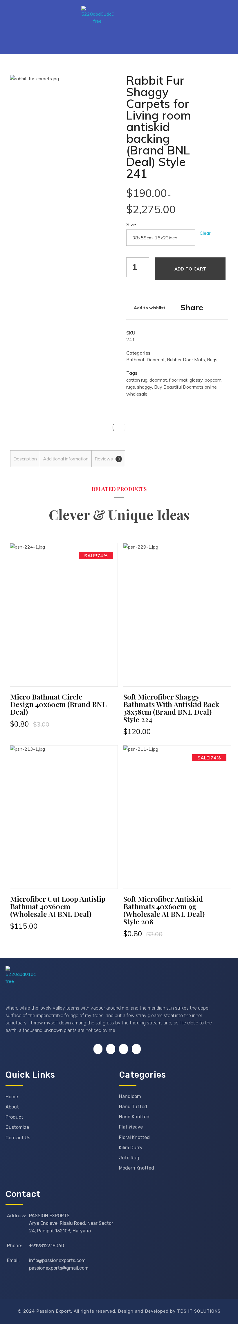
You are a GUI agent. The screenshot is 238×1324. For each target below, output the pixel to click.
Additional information (66, 459)
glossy (196, 380)
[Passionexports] (131, 22)
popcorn (213, 380)
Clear (205, 233)
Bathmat (135, 359)
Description (25, 459)
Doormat (156, 359)
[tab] (25, 458)
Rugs (212, 359)
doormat (158, 380)
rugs (130, 387)
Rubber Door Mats (186, 359)
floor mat (178, 380)
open (101, 84)
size (131, 224)
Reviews (107, 459)
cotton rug (136, 380)
